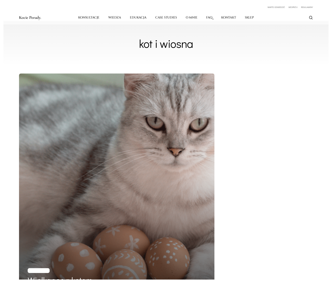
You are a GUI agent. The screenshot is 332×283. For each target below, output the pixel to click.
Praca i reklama (38, 270)
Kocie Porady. (30, 18)
